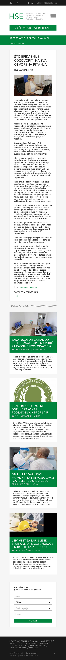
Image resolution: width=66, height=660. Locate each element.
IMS (21, 655)
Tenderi (44, 643)
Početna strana (18, 641)
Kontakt (33, 647)
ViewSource (32, 655)
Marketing (46, 641)
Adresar (32, 643)
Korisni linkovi (37, 645)
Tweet (18, 296)
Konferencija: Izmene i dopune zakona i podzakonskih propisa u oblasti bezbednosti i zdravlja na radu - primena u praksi (32, 414)
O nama (34, 641)
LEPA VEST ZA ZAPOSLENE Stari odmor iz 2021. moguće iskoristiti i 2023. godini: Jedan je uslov (32, 545)
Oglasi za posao (18, 645)
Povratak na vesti (17, 44)
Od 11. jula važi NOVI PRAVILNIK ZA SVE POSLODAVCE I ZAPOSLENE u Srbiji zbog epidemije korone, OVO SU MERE (33, 481)
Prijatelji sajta (18, 647)
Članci (22, 643)
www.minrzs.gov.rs (28, 287)
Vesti (13, 643)
